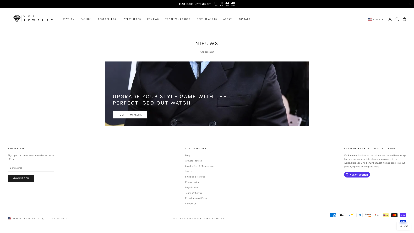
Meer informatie (130, 114)
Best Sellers (107, 19)
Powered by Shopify (213, 218)
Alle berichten (207, 51)
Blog (187, 155)
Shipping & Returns (195, 176)
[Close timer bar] (410, 4)
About (227, 19)
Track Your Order (178, 19)
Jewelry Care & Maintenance (199, 166)
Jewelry (68, 19)
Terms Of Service (193, 192)
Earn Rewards (207, 19)
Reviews (153, 19)
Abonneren (20, 178)
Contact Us (190, 203)
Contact (245, 19)
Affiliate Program (193, 160)
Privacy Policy (192, 182)
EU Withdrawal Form (196, 198)
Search (188, 171)
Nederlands (59, 218)
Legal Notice (191, 187)
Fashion (86, 19)
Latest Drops (131, 19)
